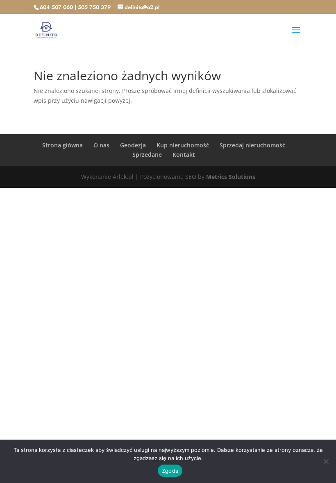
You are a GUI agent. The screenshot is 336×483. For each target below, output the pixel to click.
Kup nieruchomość (183, 145)
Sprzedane (147, 154)
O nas (101, 145)
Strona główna (62, 145)
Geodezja (133, 145)
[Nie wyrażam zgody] (326, 461)
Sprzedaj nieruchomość (252, 145)
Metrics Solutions (230, 177)
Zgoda (170, 470)
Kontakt (184, 154)
